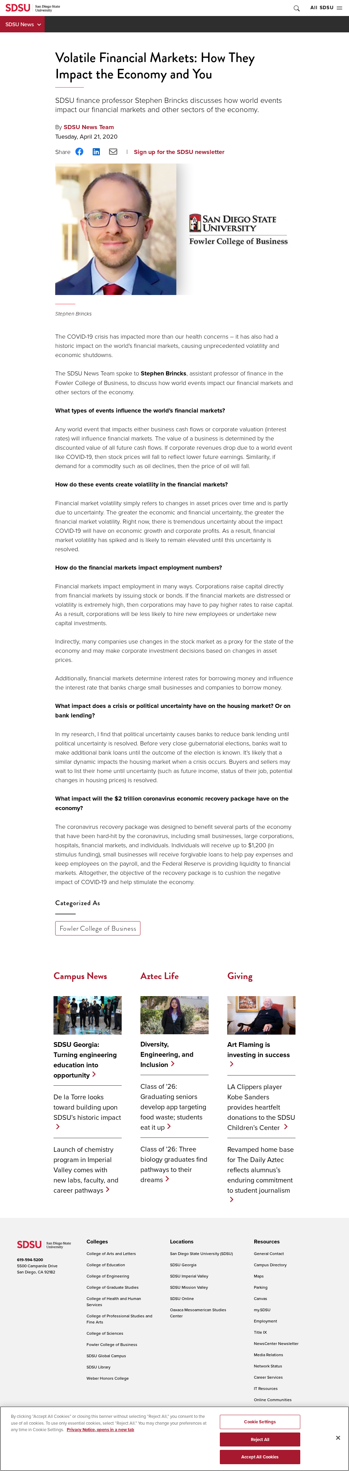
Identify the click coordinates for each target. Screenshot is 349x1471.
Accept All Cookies (259, 1457)
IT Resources (266, 1388)
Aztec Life (159, 976)
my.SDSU (262, 1310)
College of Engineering (108, 1276)
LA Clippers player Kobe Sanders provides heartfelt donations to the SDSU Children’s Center (261, 1107)
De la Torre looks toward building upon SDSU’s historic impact (87, 1107)
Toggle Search (296, 8)
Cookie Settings (260, 1422)
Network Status (268, 1366)
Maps (259, 1276)
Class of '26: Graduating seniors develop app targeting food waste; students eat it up (173, 1106)
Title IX (260, 1332)
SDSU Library (98, 1367)
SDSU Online (182, 1298)
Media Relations (268, 1355)
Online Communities (273, 1400)
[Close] (338, 1437)
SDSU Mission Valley (189, 1287)
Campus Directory (270, 1265)
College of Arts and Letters (111, 1253)
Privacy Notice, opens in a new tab (100, 1429)
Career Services (268, 1377)
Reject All (260, 1439)
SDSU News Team (89, 127)
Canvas (260, 1298)
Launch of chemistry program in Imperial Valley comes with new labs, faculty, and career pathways (86, 1169)
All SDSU (322, 7)
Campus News (80, 976)
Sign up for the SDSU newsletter (179, 152)
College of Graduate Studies (113, 1287)
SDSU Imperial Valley (189, 1276)
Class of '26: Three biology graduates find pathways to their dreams (174, 1164)
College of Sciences (105, 1333)
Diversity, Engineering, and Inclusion (167, 1054)
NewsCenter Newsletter (276, 1343)
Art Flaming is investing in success (258, 1049)
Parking (261, 1287)
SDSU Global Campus (106, 1356)
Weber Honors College (108, 1378)
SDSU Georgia (183, 1265)
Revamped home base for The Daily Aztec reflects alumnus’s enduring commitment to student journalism (260, 1169)
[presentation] (96, 1242)
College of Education (106, 1265)
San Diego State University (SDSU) (201, 1253)
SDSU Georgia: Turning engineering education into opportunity (85, 1059)
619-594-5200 (30, 1260)
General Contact (269, 1253)
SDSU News (19, 24)
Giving (240, 976)
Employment (265, 1321)
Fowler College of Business (98, 928)
